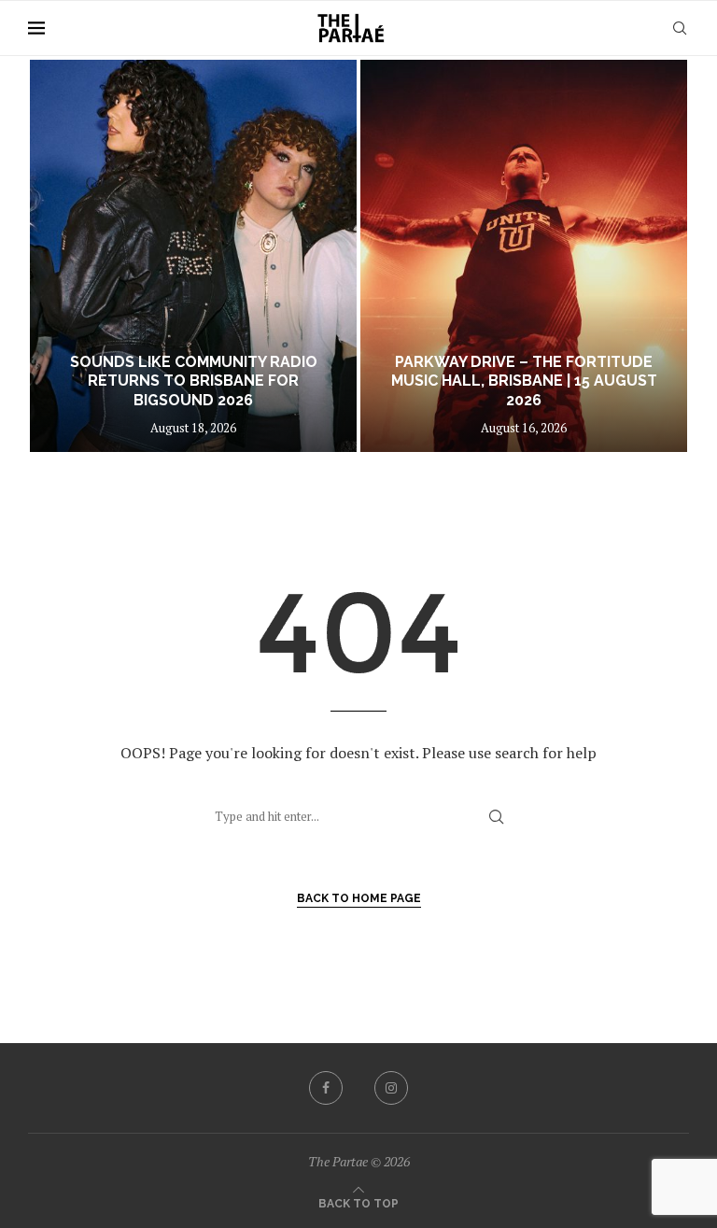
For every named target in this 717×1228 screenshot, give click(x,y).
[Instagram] (391, 1088)
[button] (62, 255)
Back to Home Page (359, 898)
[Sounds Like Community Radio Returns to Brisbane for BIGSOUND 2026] (193, 256)
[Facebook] (326, 1088)
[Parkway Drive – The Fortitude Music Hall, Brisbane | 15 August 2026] (523, 256)
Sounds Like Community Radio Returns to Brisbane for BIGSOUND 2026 (193, 381)
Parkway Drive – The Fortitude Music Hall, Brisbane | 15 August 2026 (524, 381)
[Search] (679, 28)
